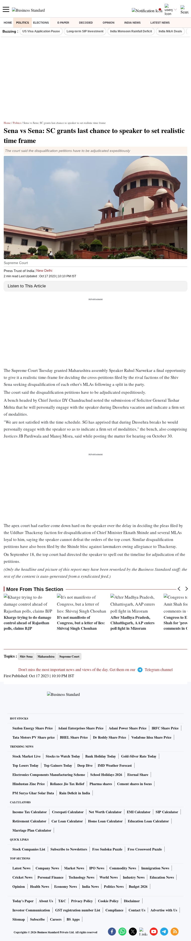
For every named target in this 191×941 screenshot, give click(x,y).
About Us (46, 900)
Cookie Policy (108, 900)
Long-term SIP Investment (85, 31)
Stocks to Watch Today (63, 756)
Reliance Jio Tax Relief (67, 783)
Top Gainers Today (58, 765)
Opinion (108, 22)
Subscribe (37, 919)
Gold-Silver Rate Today (138, 756)
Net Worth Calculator (105, 811)
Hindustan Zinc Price (28, 783)
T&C (62, 900)
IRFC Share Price (165, 728)
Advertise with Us (163, 910)
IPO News (96, 868)
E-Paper (63, 22)
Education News (162, 877)
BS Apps (73, 919)
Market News (74, 868)
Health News (39, 886)
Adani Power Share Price (127, 728)
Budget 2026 (138, 886)
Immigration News (155, 868)
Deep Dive (85, 765)
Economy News (65, 886)
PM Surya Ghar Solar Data (33, 793)
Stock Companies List (28, 849)
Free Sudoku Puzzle (107, 849)
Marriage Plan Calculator (31, 830)
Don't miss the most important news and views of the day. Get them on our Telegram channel (95, 669)
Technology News (81, 877)
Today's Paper (23, 900)
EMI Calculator (138, 811)
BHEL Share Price (74, 737)
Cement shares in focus (134, 783)
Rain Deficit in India (74, 793)
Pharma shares (101, 783)
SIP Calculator (167, 811)
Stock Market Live (26, 756)
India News (132, 22)
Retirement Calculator (29, 821)
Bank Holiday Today (100, 756)
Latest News (160, 22)
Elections (41, 22)
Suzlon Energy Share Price (32, 728)
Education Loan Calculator (148, 821)
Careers (55, 919)
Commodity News (122, 868)
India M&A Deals (170, 31)
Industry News (133, 877)
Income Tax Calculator (29, 811)
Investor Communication (31, 910)
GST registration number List (77, 910)
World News (108, 877)
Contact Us (137, 910)
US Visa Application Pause (41, 31)
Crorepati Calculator (68, 811)
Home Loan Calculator (105, 821)
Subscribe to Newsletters (68, 849)
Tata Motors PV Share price (33, 737)
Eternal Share (137, 774)
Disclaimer (132, 900)
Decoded (86, 22)
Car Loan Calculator (67, 821)
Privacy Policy (82, 900)
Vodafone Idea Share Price (151, 737)
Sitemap (18, 919)
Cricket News (22, 877)
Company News (47, 868)
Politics (22, 22)
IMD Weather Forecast (115, 765)
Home (8, 22)
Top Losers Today (25, 765)
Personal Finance (50, 877)
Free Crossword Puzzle (145, 849)
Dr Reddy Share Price (109, 737)
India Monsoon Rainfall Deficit (131, 31)
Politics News (114, 886)
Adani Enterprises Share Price (80, 728)
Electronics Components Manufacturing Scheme (48, 774)
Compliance (114, 910)
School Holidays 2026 (106, 774)
